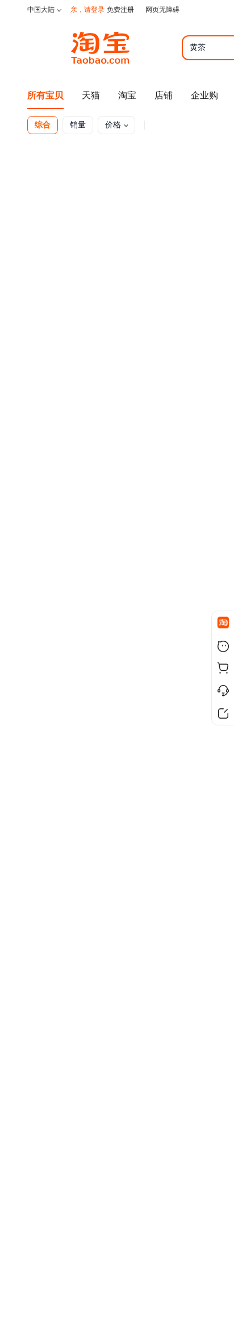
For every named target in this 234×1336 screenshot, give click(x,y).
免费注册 (120, 10)
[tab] (44, 125)
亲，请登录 (87, 10)
